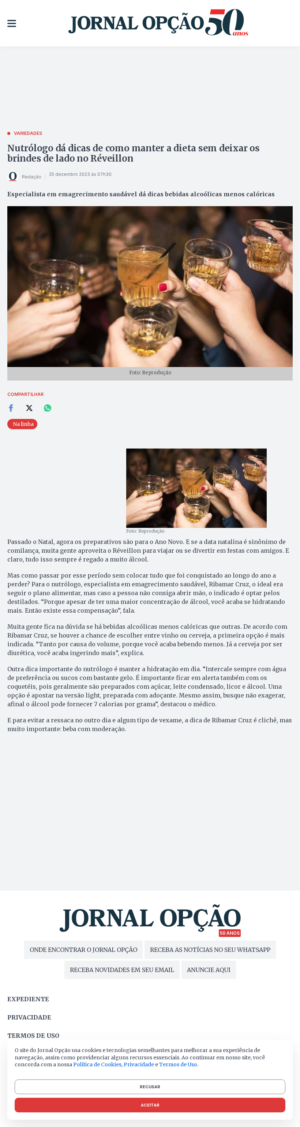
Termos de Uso (178, 1064)
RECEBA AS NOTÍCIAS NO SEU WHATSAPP (210, 949)
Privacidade (29, 1017)
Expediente (28, 999)
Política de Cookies (97, 1064)
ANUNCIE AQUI (208, 969)
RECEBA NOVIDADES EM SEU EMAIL (122, 969)
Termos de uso (33, 1035)
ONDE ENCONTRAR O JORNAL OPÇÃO (83, 949)
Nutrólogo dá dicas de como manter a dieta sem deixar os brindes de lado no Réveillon (133, 153)
